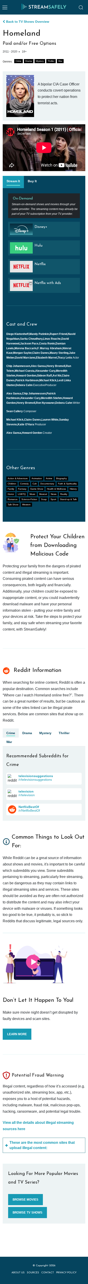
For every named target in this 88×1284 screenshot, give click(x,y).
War (60, 61)
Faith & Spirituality (67, 483)
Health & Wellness (56, 489)
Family (11, 489)
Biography (61, 478)
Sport (53, 499)
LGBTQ (22, 494)
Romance (13, 499)
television (26, 791)
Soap (44, 499)
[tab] (13, 182)
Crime (18, 61)
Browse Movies (25, 1199)
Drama (28, 61)
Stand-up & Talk (68, 499)
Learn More (17, 1034)
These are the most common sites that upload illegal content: (42, 1145)
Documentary (47, 483)
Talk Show (13, 504)
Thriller (51, 61)
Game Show (36, 489)
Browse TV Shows (27, 1212)
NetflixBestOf (29, 807)
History (73, 489)
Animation (37, 478)
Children (12, 483)
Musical (43, 494)
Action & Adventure (18, 478)
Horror (11, 494)
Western (26, 504)
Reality (63, 494)
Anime (49, 478)
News (53, 494)
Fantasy (22, 489)
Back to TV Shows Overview (27, 21)
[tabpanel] (44, 245)
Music (32, 494)
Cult (34, 483)
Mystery (40, 61)
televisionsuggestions (36, 776)
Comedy (24, 483)
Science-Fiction (29, 499)
